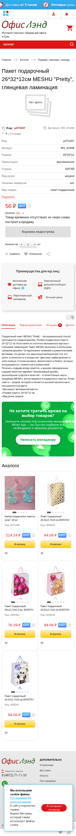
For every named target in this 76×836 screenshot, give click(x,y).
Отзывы (51, 325)
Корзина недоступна (38, 231)
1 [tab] (14, 512)
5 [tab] (26, 512)
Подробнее (8, 197)
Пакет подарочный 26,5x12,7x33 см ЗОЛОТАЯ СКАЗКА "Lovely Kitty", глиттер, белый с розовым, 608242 (55, 608)
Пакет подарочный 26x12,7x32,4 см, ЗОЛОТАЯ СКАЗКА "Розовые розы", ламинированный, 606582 (20, 608)
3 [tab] (21, 512)
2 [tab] (18, 512)
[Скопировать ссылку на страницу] (48, 254)
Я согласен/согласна (54, 808)
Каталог (9, 44)
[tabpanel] (20, 491)
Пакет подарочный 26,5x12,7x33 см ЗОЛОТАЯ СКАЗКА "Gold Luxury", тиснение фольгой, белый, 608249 (55, 518)
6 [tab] (64, 512)
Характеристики (30, 325)
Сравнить (14, 254)
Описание (8, 325)
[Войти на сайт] (67, 13)
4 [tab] (24, 512)
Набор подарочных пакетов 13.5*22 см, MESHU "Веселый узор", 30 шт (20, 518)
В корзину (19, 544)
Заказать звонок (13, 771)
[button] (6, 13)
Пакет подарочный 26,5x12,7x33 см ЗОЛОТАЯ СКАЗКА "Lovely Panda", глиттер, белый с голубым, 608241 (19, 698)
